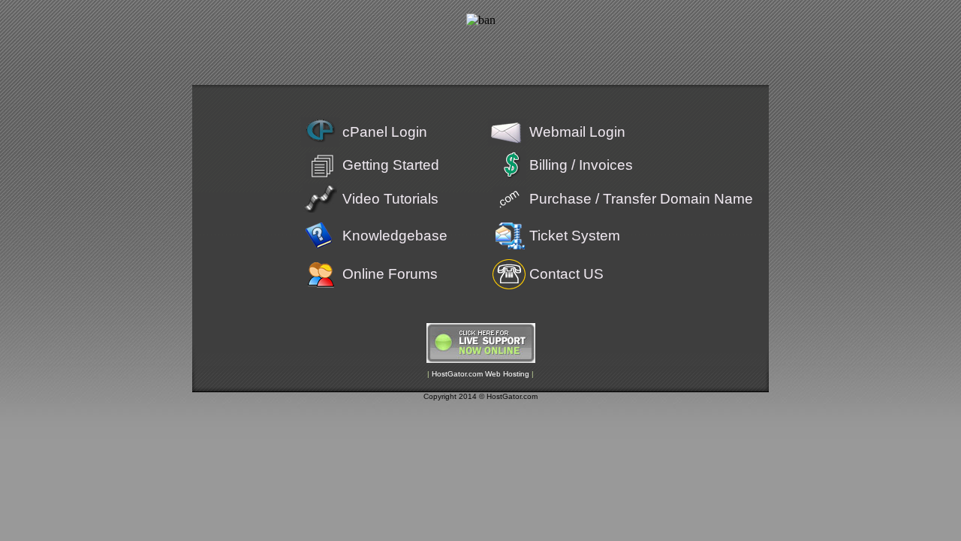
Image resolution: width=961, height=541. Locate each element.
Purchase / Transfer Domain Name (641, 199)
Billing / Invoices (581, 165)
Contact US (566, 274)
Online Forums (390, 274)
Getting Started (390, 165)
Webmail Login (577, 132)
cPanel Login (384, 132)
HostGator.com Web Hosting (480, 374)
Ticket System (574, 235)
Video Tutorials (390, 199)
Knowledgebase (394, 235)
